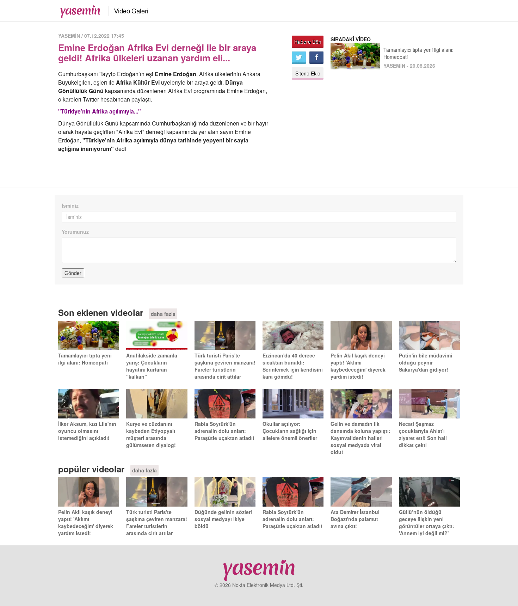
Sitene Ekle (307, 73)
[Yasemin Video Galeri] (127, 9)
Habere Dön (307, 41)
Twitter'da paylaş (299, 57)
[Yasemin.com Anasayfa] (78, 9)
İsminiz (70, 205)
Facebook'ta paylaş (316, 57)
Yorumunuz (75, 231)
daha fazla (163, 313)
